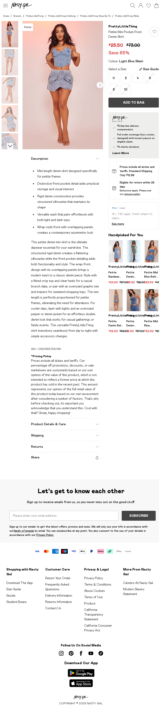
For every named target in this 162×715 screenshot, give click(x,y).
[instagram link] (61, 653)
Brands (17, 16)
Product (89, 603)
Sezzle (10, 595)
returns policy (132, 194)
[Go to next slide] (100, 85)
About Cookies (94, 590)
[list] (62, 85)
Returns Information (58, 602)
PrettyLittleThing (35, 16)
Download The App (19, 583)
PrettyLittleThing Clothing (62, 16)
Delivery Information (58, 595)
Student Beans (16, 602)
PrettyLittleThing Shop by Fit (95, 16)
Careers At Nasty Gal (138, 583)
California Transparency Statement (93, 614)
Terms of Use (93, 597)
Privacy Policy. (45, 534)
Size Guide (13, 589)
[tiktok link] (100, 653)
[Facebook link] (81, 653)
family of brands (24, 530)
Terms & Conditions (97, 584)
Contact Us (53, 608)
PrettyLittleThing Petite (127, 16)
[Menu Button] (5, 5)
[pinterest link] (71, 653)
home (6, 16)
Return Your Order (58, 578)
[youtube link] (91, 653)
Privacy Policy (93, 578)
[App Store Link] (81, 678)
